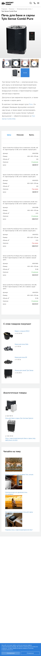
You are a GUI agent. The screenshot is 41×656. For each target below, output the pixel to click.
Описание (20, 135)
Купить (31, 135)
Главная (4, 9)
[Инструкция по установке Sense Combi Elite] (34, 63)
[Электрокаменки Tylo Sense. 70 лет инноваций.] (16, 63)
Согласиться (10, 653)
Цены (9, 135)
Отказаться (30, 653)
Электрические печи (24, 9)
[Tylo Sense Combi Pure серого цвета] (16, 72)
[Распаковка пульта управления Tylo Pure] (25, 63)
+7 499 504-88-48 (34, 3)
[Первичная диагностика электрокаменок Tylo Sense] (6, 63)
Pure (31, 104)
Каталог (12, 9)
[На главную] (7, 3)
